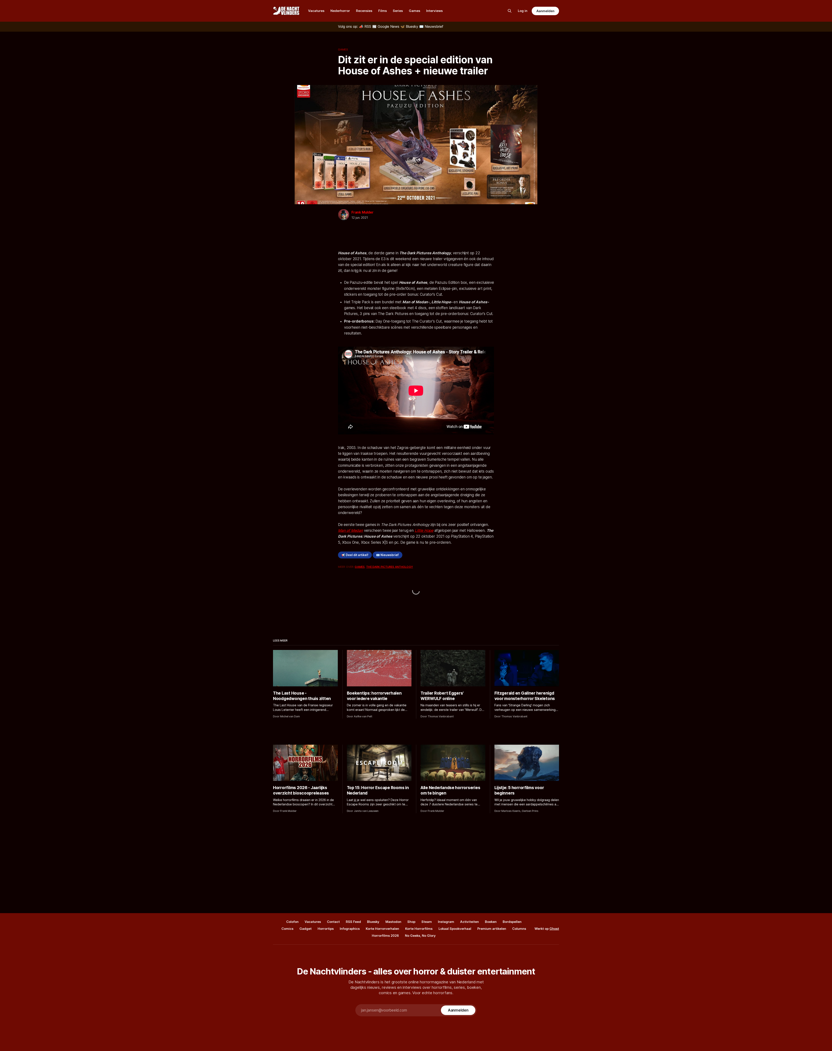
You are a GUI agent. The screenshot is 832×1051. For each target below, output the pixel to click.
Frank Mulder (362, 212)
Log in (522, 11)
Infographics (350, 929)
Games (414, 11)
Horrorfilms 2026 (385, 935)
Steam (426, 922)
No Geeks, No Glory (420, 935)
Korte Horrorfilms (418, 929)
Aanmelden (545, 11)
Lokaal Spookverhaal (455, 929)
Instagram (446, 922)
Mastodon (393, 922)
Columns (519, 929)
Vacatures (316, 11)
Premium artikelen (491, 929)
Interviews (434, 11)
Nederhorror (340, 11)
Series (398, 11)
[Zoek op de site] (509, 10)
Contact (333, 922)
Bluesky (373, 922)
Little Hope (424, 530)
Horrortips (326, 929)
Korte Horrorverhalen (382, 929)
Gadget (305, 929)
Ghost (554, 929)
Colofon (292, 922)
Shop (411, 922)
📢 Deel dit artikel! (354, 555)
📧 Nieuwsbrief (387, 555)
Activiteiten (469, 922)
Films (382, 11)
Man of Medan (350, 530)
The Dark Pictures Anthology (389, 566)
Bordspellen (512, 922)
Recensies (364, 11)
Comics (287, 929)
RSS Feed (353, 922)
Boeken (491, 922)
